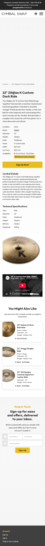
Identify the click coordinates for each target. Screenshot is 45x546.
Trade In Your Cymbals (10, 541)
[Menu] (41, 14)
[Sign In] (36, 13)
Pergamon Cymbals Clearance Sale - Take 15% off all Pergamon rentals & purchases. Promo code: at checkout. (22, 5)
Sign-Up (22, 450)
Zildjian (16, 130)
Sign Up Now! (22, 164)
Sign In (5, 538)
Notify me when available (25, 157)
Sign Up (5, 535)
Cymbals (5, 84)
